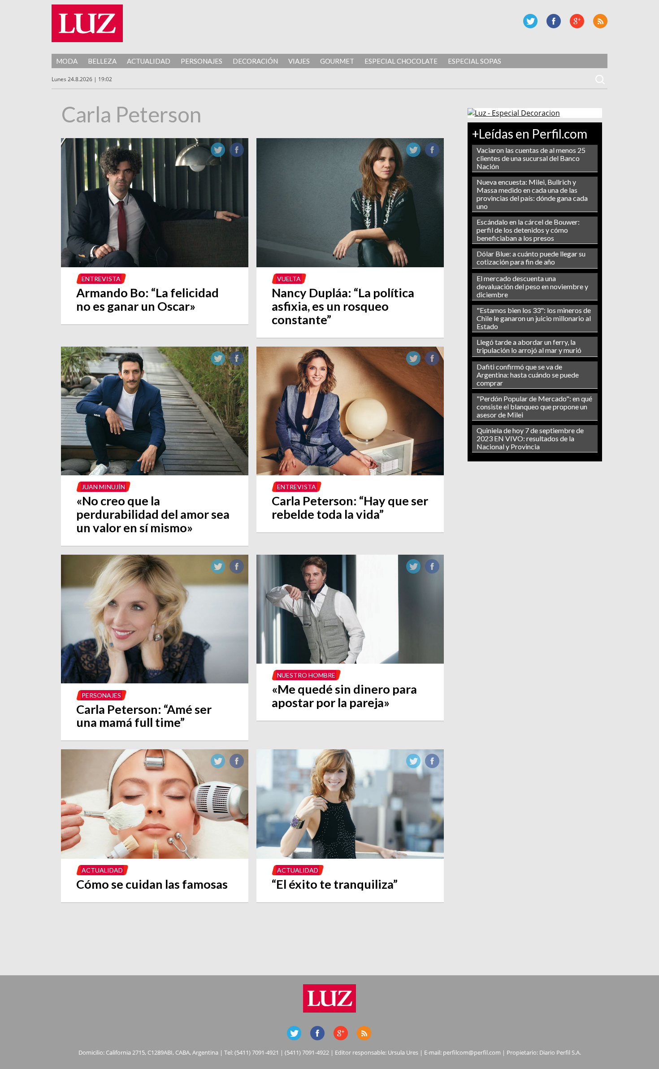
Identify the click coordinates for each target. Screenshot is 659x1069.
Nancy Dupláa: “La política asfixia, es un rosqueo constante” (343, 306)
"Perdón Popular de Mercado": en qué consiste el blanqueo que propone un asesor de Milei (534, 406)
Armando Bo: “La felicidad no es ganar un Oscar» (147, 299)
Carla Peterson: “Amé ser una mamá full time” (144, 716)
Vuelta (289, 278)
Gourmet (337, 61)
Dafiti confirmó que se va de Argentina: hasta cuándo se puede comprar (528, 374)
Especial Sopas (474, 61)
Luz (87, 23)
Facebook (553, 21)
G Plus (577, 21)
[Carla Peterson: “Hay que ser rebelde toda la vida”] (350, 473)
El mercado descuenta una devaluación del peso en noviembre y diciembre (532, 286)
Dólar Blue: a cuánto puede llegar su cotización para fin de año (531, 257)
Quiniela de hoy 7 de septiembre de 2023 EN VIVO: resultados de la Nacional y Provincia (530, 438)
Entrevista (101, 278)
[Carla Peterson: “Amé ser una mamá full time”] (154, 681)
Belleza (102, 61)
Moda (67, 61)
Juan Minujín (103, 487)
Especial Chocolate (401, 61)
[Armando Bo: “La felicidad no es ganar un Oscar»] (154, 264)
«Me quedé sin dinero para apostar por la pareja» (344, 696)
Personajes (201, 61)
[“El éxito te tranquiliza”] (350, 856)
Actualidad (148, 61)
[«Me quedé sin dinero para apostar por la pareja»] (350, 661)
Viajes (299, 61)
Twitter (530, 21)
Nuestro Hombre (306, 675)
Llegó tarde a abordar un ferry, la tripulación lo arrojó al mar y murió (529, 346)
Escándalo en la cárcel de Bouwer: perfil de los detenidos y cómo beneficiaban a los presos (528, 229)
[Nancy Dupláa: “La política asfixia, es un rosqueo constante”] (350, 264)
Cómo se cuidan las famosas (152, 884)
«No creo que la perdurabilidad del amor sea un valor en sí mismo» (153, 514)
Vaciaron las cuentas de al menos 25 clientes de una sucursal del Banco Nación (531, 158)
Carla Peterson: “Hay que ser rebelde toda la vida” (350, 507)
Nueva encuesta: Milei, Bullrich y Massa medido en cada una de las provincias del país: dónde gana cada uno (532, 194)
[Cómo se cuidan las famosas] (154, 856)
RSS (600, 21)
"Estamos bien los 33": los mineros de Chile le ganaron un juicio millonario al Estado (534, 318)
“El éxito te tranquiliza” (335, 884)
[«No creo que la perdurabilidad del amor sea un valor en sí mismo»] (154, 473)
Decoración (255, 61)
